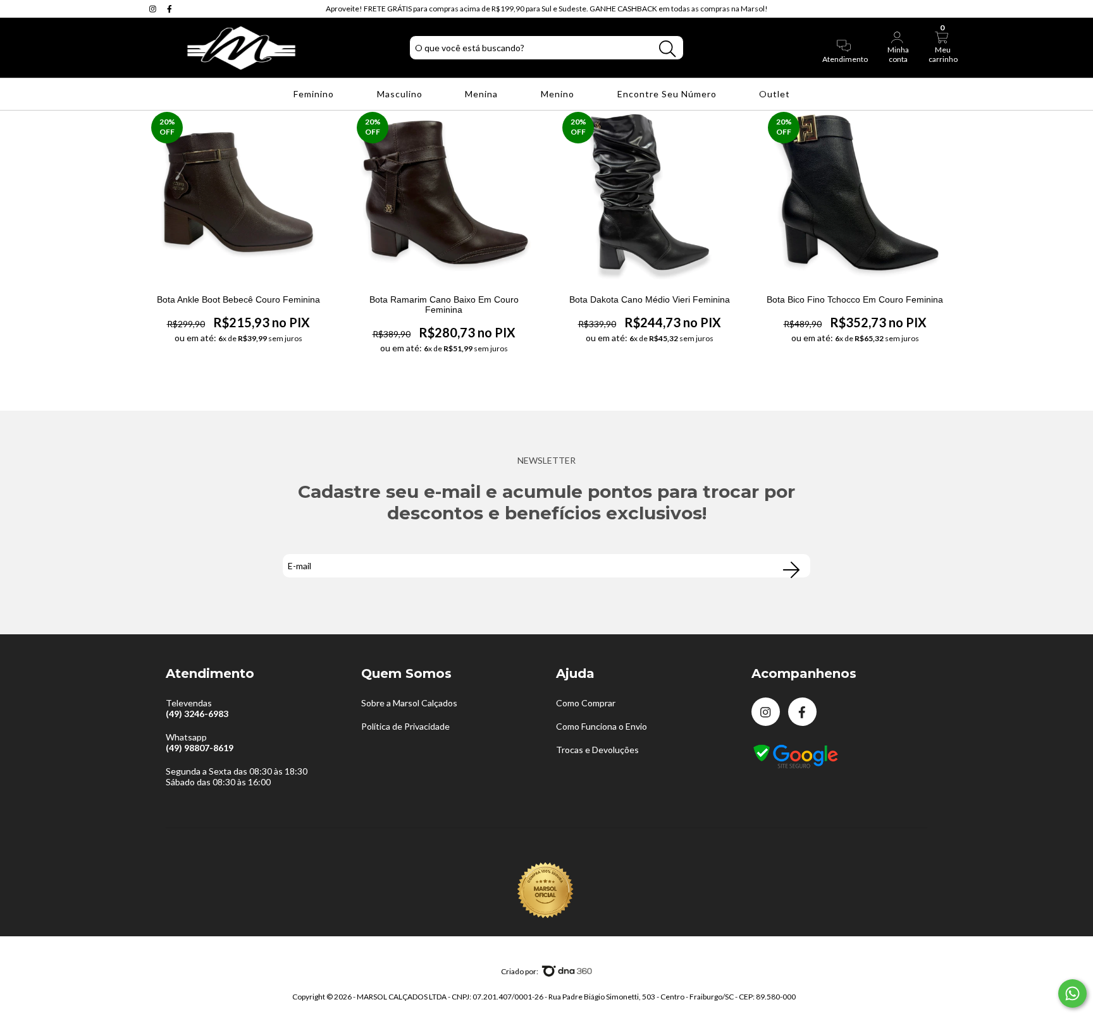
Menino (559, 93)
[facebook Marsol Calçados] (169, 8)
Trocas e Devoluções (597, 749)
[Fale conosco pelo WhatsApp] (1072, 993)
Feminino (315, 93)
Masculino (401, 93)
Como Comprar (585, 702)
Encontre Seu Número (668, 93)
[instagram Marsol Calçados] (154, 8)
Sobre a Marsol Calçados (409, 702)
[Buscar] (667, 49)
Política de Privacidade (405, 726)
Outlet (776, 93)
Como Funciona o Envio (601, 726)
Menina (482, 93)
